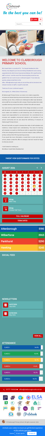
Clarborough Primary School (22, 6)
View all (38, 336)
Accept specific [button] (20, 433)
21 (28, 186)
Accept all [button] (32, 433)
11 (11, 183)
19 (17, 186)
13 (22, 183)
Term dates (22, 221)
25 (11, 190)
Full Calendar (22, 216)
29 (17, 175)
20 (22, 186)
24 (5, 190)
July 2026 (12, 306)
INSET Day (12, 201)
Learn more (27, 430)
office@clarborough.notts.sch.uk (15, 82)
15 (34, 183)
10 (5, 183)
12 (17, 183)
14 (28, 183)
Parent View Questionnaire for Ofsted (22, 158)
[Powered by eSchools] (30, 414)
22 (34, 186)
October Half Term (15, 210)
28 (11, 175)
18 (11, 186)
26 (17, 190)
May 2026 (12, 315)
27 (5, 175)
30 (22, 175)
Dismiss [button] (12, 433)
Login (35, 19)
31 (28, 175)
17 (5, 186)
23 (40, 186)
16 (40, 183)
